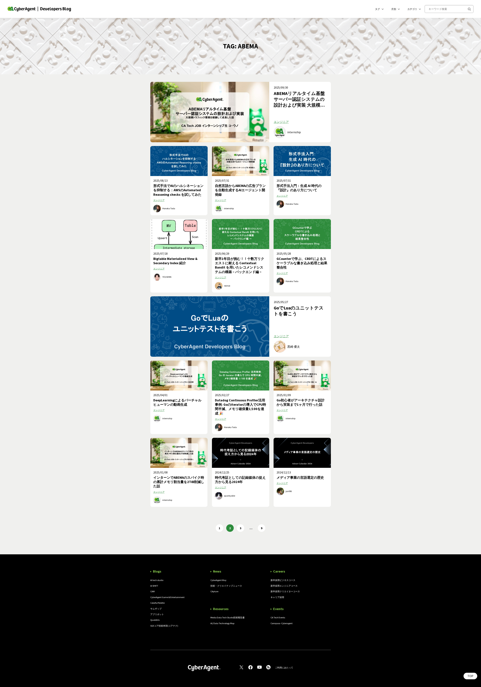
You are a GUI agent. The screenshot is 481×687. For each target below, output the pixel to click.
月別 (393, 9)
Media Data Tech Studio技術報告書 (227, 617)
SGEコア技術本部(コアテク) (164, 625)
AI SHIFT (154, 585)
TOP (470, 676)
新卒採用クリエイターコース (285, 591)
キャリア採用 (277, 597)
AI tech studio (156, 580)
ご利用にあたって (284, 667)
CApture (214, 591)
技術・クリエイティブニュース (226, 585)
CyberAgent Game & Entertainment (167, 597)
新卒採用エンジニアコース (284, 585)
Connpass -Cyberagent (282, 623)
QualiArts (155, 620)
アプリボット (157, 614)
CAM (152, 591)
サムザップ (156, 608)
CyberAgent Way (218, 580)
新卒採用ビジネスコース (283, 580)
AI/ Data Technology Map (222, 623)
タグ (377, 9)
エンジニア (281, 122)
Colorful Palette (157, 602)
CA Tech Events (278, 617)
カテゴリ (412, 9)
